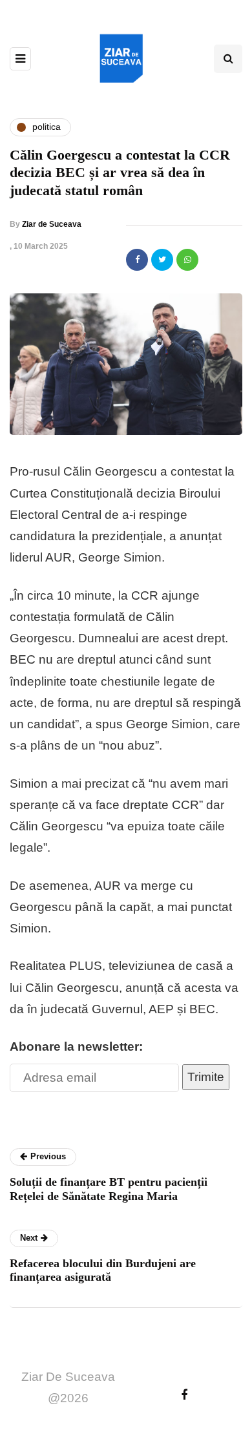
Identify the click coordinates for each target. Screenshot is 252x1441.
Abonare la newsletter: (76, 1046)
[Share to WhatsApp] (187, 260)
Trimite (205, 1077)
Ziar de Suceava (51, 224)
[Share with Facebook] (137, 260)
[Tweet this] (162, 260)
